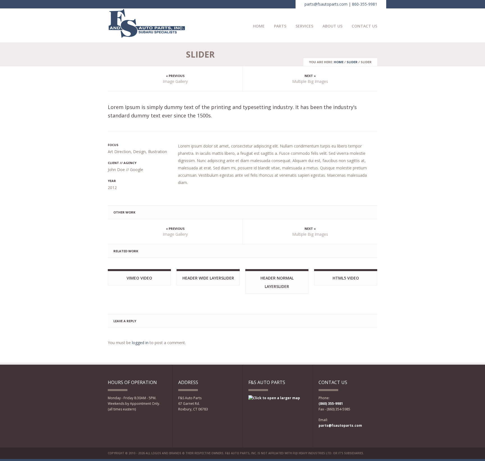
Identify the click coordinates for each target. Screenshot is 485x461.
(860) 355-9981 (331, 403)
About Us (332, 26)
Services (304, 26)
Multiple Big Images (310, 81)
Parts (280, 26)
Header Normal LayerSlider (277, 282)
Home (259, 26)
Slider (352, 62)
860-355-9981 (364, 4)
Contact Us (364, 26)
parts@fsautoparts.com (326, 4)
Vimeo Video (139, 278)
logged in (140, 342)
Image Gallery (175, 81)
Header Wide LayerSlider (208, 278)
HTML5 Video (346, 278)
